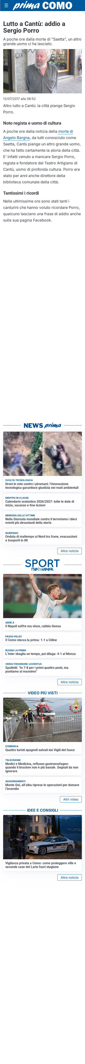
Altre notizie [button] (69, 551)
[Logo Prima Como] (42, 5)
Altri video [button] (70, 799)
